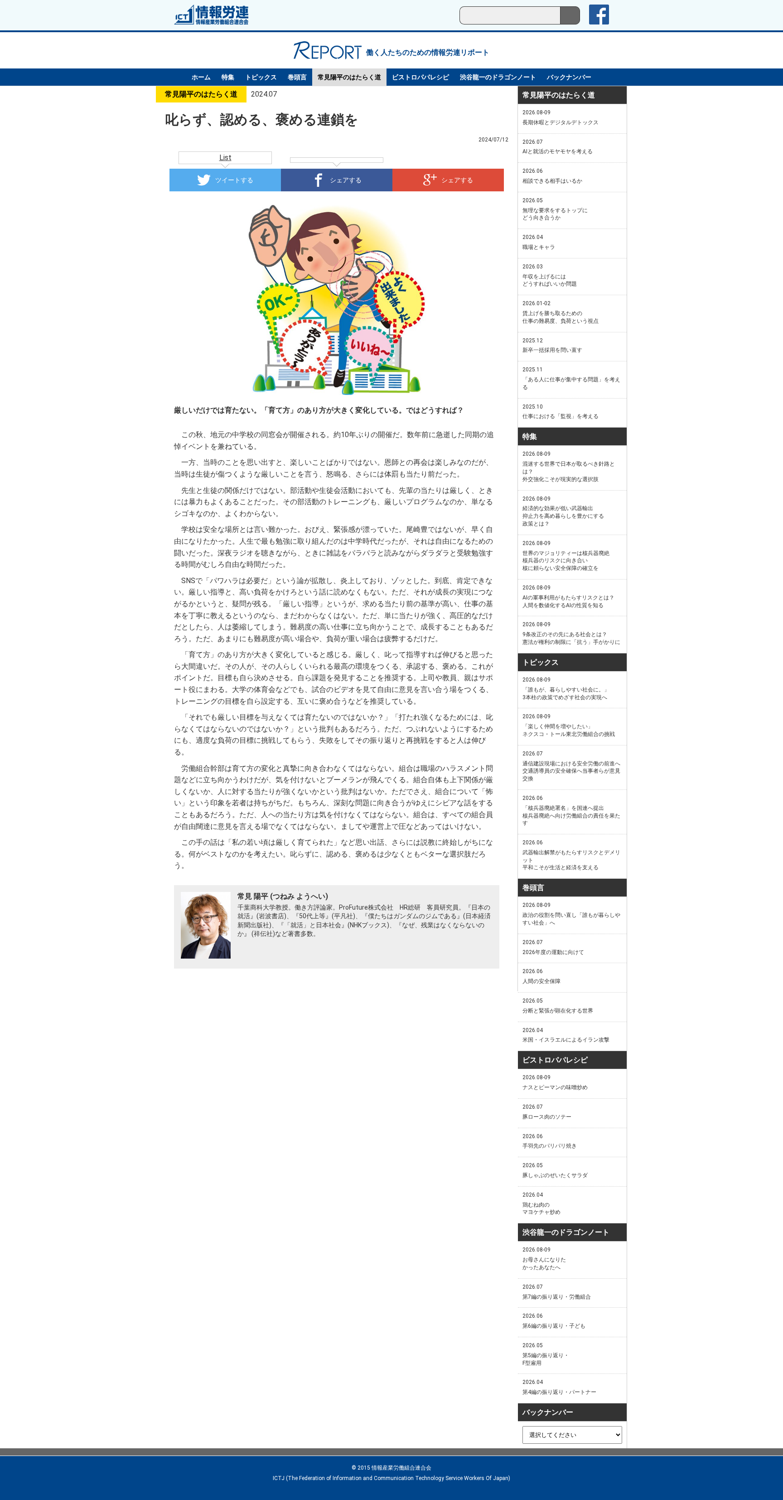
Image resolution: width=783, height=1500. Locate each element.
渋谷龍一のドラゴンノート (498, 77)
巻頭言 (297, 77)
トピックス (261, 77)
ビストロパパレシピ (420, 77)
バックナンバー (569, 77)
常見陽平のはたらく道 (349, 77)
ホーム (201, 77)
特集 (228, 77)
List (225, 157)
